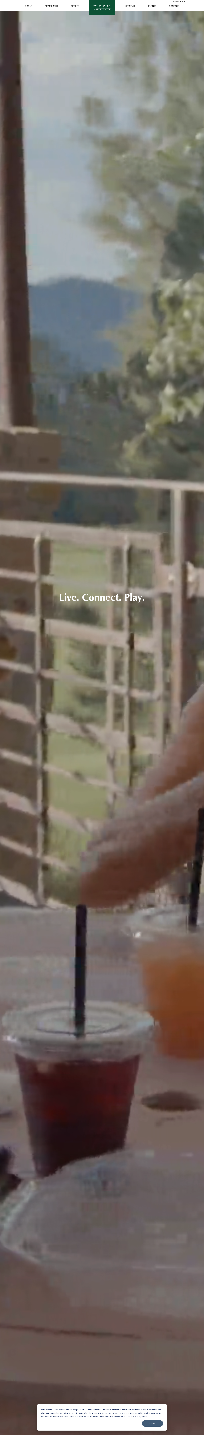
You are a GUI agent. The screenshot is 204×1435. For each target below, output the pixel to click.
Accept (152, 1423)
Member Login (179, 1)
